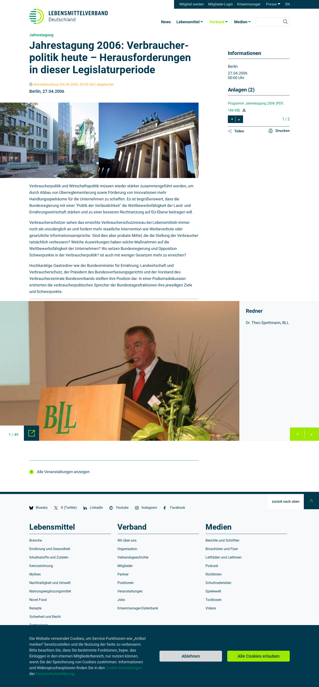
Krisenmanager (248, 4)
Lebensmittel (188, 22)
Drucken (283, 131)
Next (311, 434)
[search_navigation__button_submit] (285, 21)
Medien (240, 22)
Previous (297, 434)
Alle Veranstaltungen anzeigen (63, 471)
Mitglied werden (191, 4)
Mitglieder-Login (220, 4)
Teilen (239, 131)
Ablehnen (191, 656)
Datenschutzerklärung (55, 673)
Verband (216, 22)
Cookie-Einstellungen (124, 667)
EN (287, 4)
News (166, 22)
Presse (271, 4)
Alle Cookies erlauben (259, 656)
